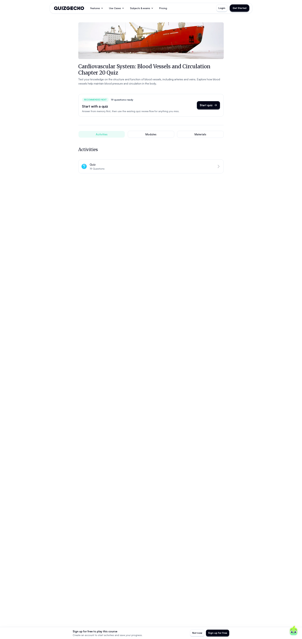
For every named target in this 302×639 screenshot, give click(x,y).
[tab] (101, 134)
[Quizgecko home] (69, 8)
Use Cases (115, 8)
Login (221, 7)
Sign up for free (217, 632)
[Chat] (293, 630)
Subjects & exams (140, 8)
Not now (197, 632)
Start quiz (206, 105)
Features (95, 8)
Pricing (163, 8)
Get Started (239, 7)
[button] (151, 166)
